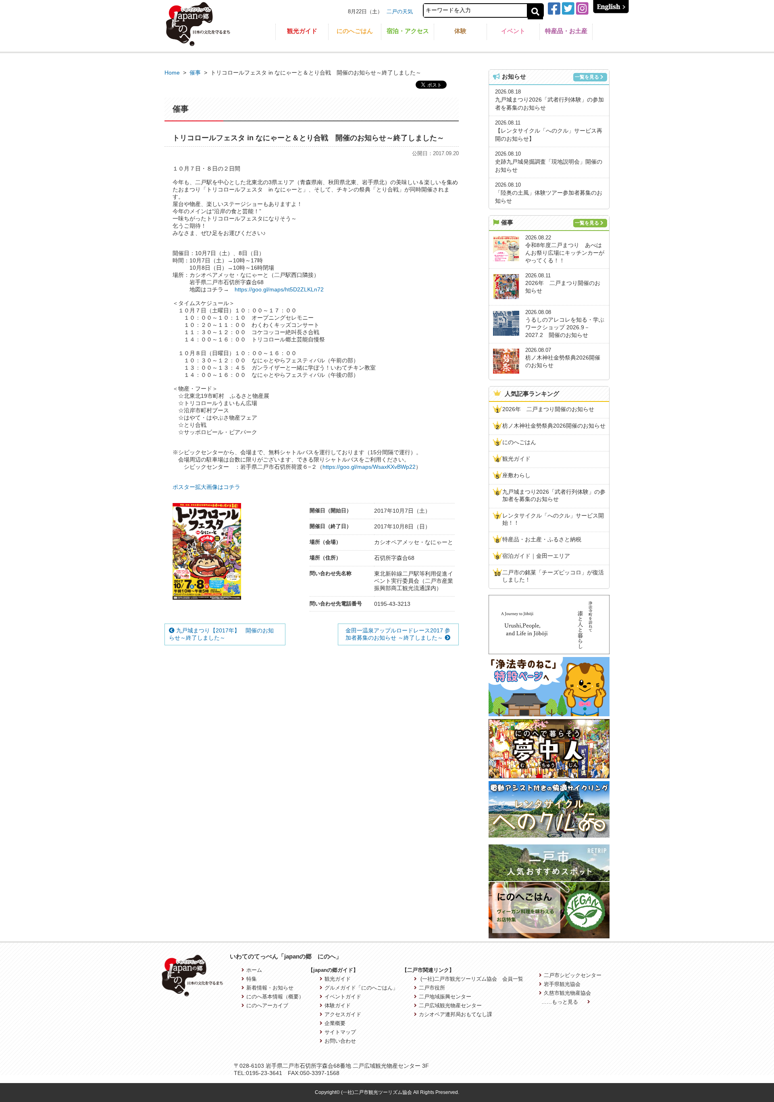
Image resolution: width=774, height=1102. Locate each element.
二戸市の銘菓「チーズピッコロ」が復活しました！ (553, 576)
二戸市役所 (432, 988)
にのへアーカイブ (267, 1005)
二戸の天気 (400, 11)
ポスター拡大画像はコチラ (206, 487)
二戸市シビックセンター (572, 975)
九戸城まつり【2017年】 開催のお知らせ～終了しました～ (221, 634)
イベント (513, 30)
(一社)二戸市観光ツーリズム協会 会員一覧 (471, 979)
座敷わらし (516, 475)
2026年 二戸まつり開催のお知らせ (548, 409)
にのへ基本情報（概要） (275, 997)
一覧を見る (587, 77)
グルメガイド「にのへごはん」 (361, 988)
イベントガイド (343, 997)
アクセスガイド (343, 1014)
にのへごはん (355, 30)
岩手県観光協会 (562, 984)
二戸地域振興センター (445, 997)
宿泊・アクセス (408, 30)
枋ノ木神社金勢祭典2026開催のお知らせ (553, 425)
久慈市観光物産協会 (567, 993)
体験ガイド (338, 1005)
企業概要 (335, 1023)
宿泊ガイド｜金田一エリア (536, 556)
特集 (251, 979)
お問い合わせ (340, 1041)
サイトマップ (340, 1032)
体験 (460, 30)
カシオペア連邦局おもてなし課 (455, 1014)
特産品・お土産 (566, 30)
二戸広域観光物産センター (450, 1005)
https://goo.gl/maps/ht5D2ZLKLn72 (279, 289)
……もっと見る (560, 1002)
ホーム (254, 970)
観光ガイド (302, 30)
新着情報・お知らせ (269, 988)
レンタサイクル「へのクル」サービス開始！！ (553, 519)
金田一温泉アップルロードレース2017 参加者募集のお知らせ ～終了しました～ (397, 634)
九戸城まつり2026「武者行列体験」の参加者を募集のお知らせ (553, 495)
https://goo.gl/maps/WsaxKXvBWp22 (369, 467)
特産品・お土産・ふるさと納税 (541, 539)
